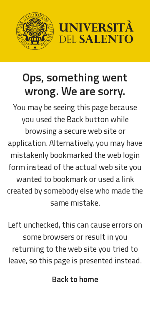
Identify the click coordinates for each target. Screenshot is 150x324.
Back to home (75, 279)
